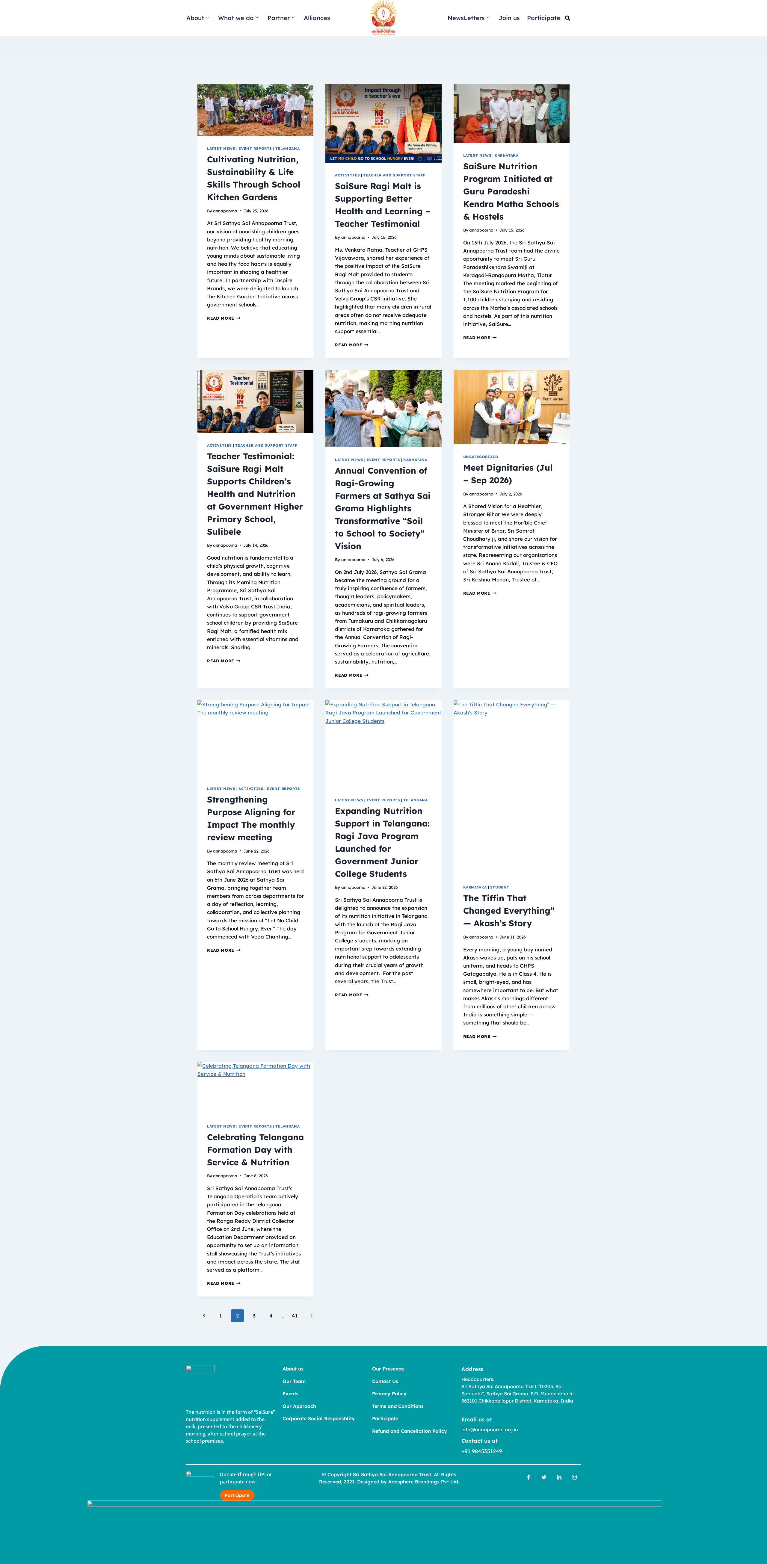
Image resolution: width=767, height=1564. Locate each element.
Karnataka (506, 155)
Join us (509, 18)
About (195, 18)
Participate (543, 18)
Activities (347, 175)
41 (295, 1315)
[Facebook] (528, 1477)
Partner (279, 18)
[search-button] (567, 18)
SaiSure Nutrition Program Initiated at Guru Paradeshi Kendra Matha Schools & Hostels (511, 191)
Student (499, 887)
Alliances (317, 18)
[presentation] (255, 110)
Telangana (287, 148)
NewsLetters (466, 18)
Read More (224, 318)
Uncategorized (480, 456)
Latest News (221, 148)
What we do (235, 18)
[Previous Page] (203, 1315)
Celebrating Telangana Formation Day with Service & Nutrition (255, 1149)
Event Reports (255, 148)
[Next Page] (311, 1315)
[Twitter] (543, 1477)
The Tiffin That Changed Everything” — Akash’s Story (509, 910)
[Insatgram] (574, 1477)
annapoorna (225, 210)
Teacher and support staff (394, 175)
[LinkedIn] (559, 1477)
